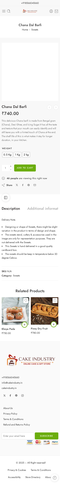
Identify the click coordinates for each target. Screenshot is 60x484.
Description (11, 208)
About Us (8, 408)
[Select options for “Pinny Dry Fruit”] (54, 324)
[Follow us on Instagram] (22, 395)
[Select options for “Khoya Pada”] (25, 325)
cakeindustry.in (9, 388)
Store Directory (32, 477)
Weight (7, 148)
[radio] (7, 154)
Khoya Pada (8, 329)
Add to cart (25, 167)
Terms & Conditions (13, 419)
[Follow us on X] (4, 395)
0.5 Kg (11, 315)
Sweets (34, 29)
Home (25, 29)
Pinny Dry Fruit (39, 328)
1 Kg (11, 320)
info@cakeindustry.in (12, 382)
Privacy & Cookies (17, 470)
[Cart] (56, 11)
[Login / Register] (51, 11)
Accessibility (14, 477)
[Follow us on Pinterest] (16, 395)
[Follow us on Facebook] (10, 395)
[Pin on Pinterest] (28, 185)
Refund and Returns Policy (16, 424)
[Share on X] (17, 185)
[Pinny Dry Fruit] (56, 107)
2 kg (40, 319)
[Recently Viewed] (54, 478)
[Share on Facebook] (23, 185)
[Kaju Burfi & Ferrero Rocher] (49, 107)
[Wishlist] (6, 47)
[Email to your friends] (34, 185)
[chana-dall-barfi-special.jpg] (30, 71)
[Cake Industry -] (30, 11)
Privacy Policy (10, 413)
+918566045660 (30, 3)
